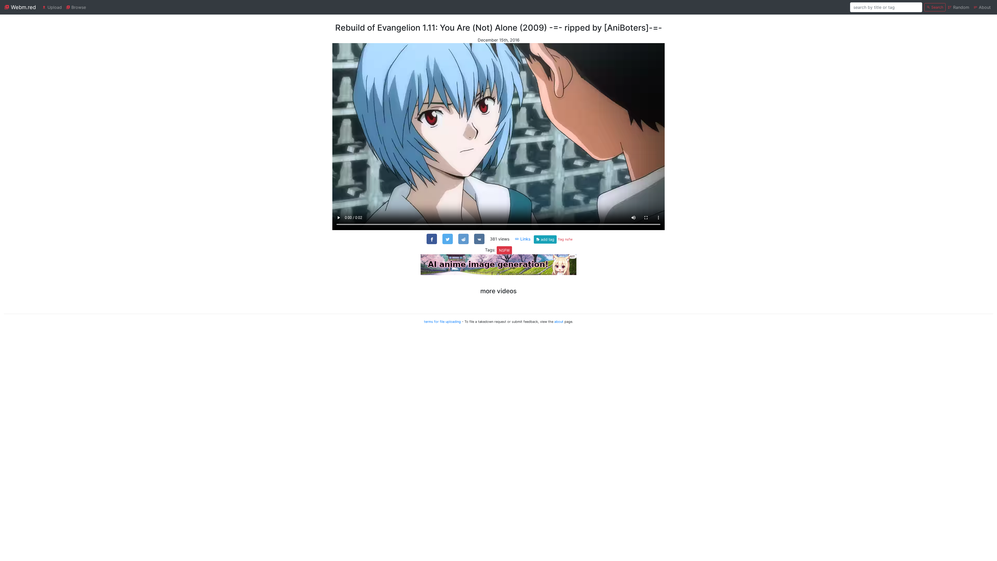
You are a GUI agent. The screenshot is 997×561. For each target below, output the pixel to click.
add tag (547, 239)
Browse (78, 7)
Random (960, 7)
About (984, 7)
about (558, 322)
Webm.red (22, 7)
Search (936, 7)
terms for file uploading (442, 322)
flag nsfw (565, 239)
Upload (54, 7)
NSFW (504, 250)
